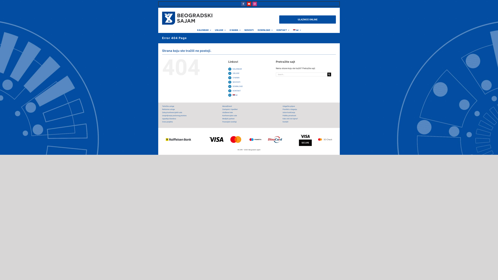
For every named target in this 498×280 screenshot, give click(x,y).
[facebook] (243, 4)
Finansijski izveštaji (229, 122)
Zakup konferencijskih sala (172, 112)
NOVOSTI (236, 82)
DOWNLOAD (238, 86)
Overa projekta (167, 122)
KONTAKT (237, 91)
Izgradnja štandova (169, 119)
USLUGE (236, 73)
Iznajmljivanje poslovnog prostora (174, 116)
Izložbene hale (227, 112)
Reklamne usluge (168, 109)
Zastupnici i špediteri (230, 109)
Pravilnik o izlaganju (290, 109)
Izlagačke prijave (289, 106)
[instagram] (255, 4)
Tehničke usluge (168, 106)
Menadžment (227, 106)
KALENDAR (237, 69)
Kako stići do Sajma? (290, 119)
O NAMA (236, 78)
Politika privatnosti (289, 116)
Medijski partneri (228, 119)
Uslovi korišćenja (289, 112)
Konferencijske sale (229, 116)
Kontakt (285, 122)
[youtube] (249, 4)
